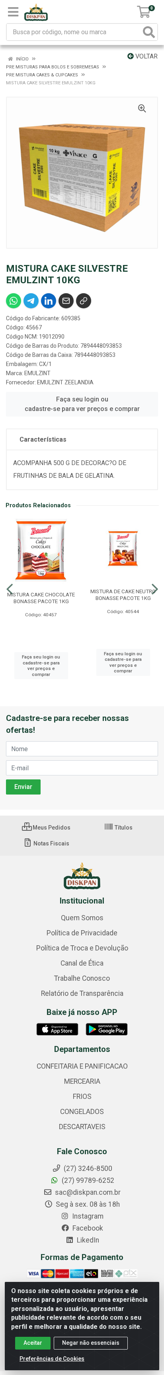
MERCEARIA (82, 1081)
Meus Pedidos (50, 827)
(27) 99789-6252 (87, 1180)
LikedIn (87, 1240)
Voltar (146, 56)
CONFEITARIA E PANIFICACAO (82, 1066)
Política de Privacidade (82, 933)
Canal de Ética (82, 963)
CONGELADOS (82, 1112)
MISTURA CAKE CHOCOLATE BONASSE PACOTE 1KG (41, 597)
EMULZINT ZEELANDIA (65, 382)
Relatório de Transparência (82, 993)
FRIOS (82, 1096)
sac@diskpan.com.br (87, 1192)
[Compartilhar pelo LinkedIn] (48, 300)
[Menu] (13, 12)
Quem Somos (82, 918)
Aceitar (32, 1343)
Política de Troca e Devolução (82, 948)
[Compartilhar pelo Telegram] (31, 300)
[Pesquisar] (149, 32)
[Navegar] (10, 589)
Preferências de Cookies (52, 1359)
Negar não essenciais (90, 1343)
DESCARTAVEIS (82, 1127)
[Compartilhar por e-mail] (66, 300)
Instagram (86, 1216)
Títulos (123, 827)
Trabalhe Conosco (82, 978)
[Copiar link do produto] (83, 300)
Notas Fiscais (50, 843)
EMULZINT (37, 373)
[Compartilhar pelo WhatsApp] (13, 300)
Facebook (87, 1228)
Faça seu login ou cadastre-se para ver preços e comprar (82, 404)
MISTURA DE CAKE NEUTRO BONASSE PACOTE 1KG (123, 594)
